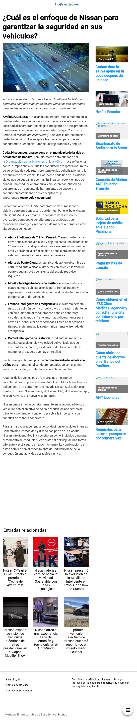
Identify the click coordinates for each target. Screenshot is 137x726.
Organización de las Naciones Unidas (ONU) (34, 161)
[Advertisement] (46, 490)
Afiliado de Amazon (99, 679)
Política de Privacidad (19, 690)
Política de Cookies (17, 685)
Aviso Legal (13, 679)
